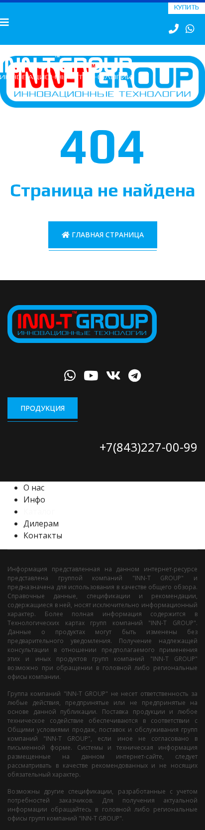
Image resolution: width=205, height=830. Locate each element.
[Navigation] (4, 22)
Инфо (34, 510)
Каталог (39, 522)
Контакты (42, 546)
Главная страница (107, 245)
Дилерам (41, 534)
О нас (33, 498)
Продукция (42, 418)
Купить (186, 7)
